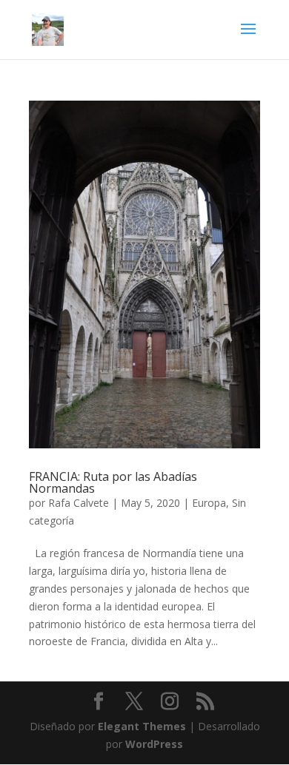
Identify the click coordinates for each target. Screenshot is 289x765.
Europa (209, 503)
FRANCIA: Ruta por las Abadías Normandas (113, 482)
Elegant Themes (142, 726)
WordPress (154, 744)
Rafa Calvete (78, 503)
